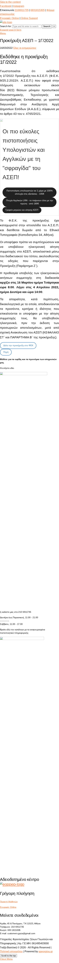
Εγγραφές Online (9, 18)
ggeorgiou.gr (46, 951)
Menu (3, 33)
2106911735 (22, 10)
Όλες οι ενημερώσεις (24, 48)
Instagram (18, 6)
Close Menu (6, 959)
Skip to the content (10, 2)
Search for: (6, 26)
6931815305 (38, 10)
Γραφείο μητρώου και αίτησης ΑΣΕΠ (22, 210)
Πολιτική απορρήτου (11, 951)
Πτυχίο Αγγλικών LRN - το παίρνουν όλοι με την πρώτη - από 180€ (29, 202)
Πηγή (5, 352)
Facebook (5, 6)
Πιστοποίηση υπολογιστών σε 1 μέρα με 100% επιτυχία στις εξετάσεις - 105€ (29, 192)
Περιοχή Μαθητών (9, 901)
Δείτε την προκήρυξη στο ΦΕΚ (18, 345)
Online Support (29, 18)
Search (46, 26)
